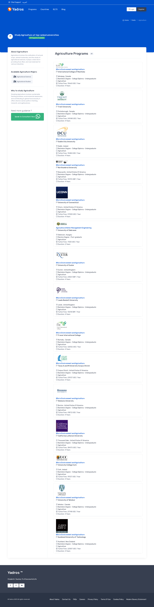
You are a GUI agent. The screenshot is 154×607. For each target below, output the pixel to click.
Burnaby (61, 340)
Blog (63, 9)
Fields (134, 20)
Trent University (64, 107)
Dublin (60, 146)
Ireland (65, 146)
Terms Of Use (106, 599)
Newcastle (62, 172)
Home (127, 20)
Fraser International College (69, 335)
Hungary (69, 235)
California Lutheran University (70, 436)
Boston (61, 405)
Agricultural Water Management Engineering (73, 228)
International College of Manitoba (71, 72)
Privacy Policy (93, 599)
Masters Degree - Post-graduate (70, 237)
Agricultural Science (24, 77)
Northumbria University (67, 168)
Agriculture (62, 81)
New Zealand (70, 542)
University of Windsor (66, 500)
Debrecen (61, 235)
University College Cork (67, 465)
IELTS (55, 9)
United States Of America (76, 172)
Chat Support (16, 2)
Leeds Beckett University (68, 300)
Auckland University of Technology (72, 537)
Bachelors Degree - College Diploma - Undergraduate (77, 79)
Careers (82, 599)
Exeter (60, 270)
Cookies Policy (118, 599)
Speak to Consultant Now (25, 117)
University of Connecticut (68, 203)
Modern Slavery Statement (136, 599)
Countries (45, 9)
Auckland (61, 542)
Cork (60, 470)
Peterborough (63, 111)
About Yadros (54, 599)
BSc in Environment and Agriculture (70, 69)
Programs (32, 9)
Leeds (60, 305)
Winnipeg (61, 76)
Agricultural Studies (24, 81)
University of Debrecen (67, 230)
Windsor (61, 505)
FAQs (75, 599)
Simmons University (66, 401)
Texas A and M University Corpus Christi (74, 366)
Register (141, 9)
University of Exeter (66, 265)
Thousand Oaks (63, 440)
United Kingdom (69, 270)
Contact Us (66, 599)
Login (132, 9)
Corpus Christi (63, 370)
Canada (68, 76)
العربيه (24, 2)
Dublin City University (66, 142)
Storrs (60, 207)
